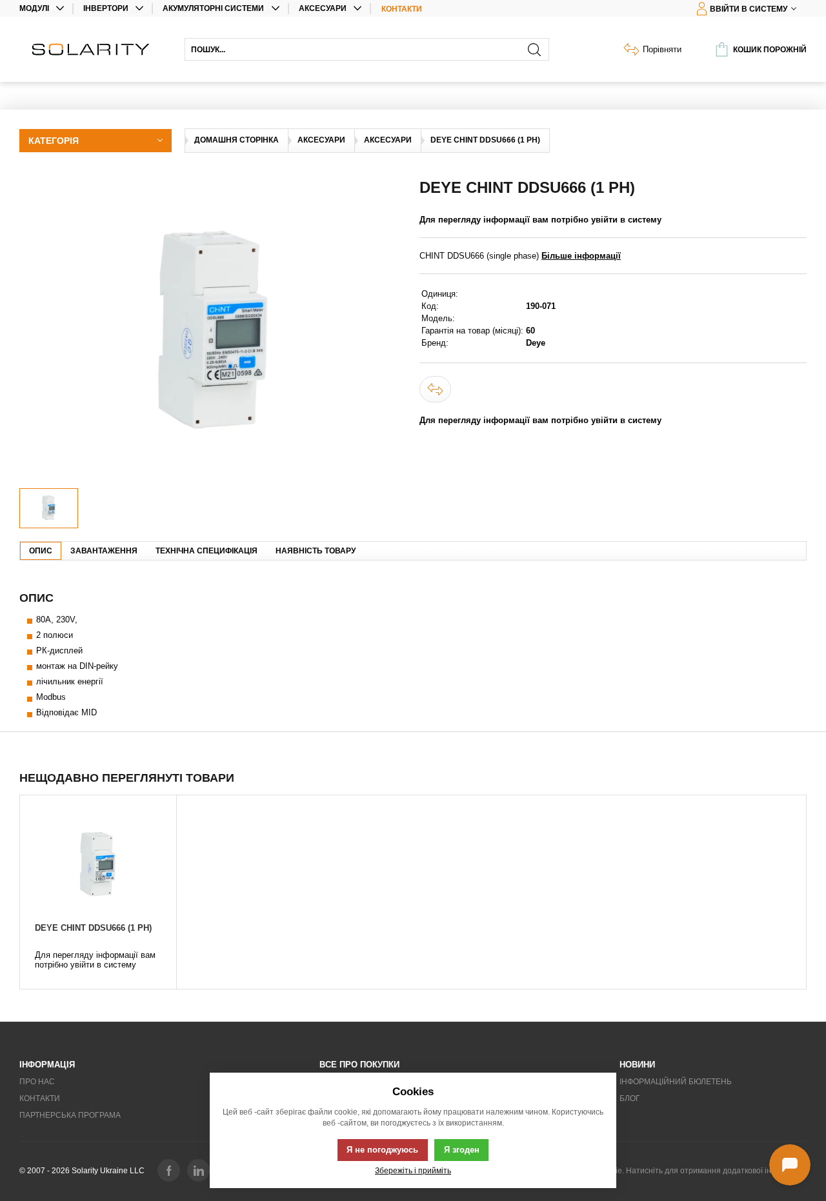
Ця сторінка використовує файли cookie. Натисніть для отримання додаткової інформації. (641, 1170)
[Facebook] (168, 1170)
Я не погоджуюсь (382, 1150)
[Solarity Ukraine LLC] (95, 49)
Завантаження (103, 550)
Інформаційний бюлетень (676, 1081)
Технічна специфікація (206, 550)
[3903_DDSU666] (213, 333)
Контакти (401, 9)
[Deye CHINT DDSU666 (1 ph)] (98, 865)
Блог (630, 1098)
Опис (40, 550)
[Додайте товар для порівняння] (435, 389)
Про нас (37, 1081)
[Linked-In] (198, 1170)
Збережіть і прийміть (413, 1170)
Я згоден (461, 1150)
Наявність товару (316, 550)
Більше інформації (581, 256)
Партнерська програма (70, 1115)
